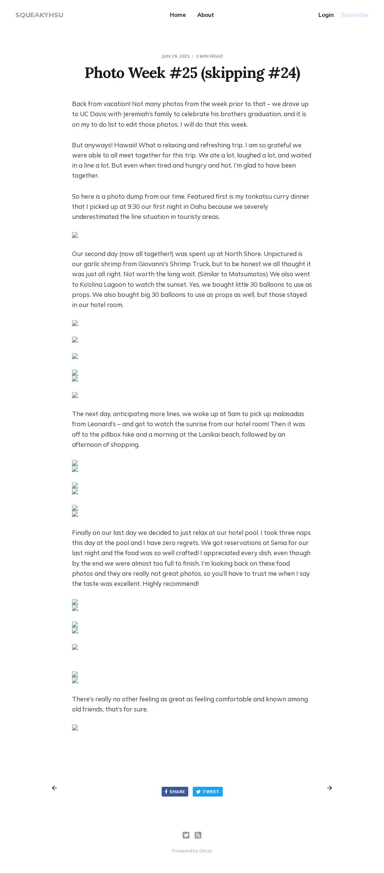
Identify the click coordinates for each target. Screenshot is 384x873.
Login (326, 14)
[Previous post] (57, 788)
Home (178, 14)
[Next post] (327, 788)
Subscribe (355, 14)
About (205, 14)
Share (177, 791)
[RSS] (198, 835)
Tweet (211, 791)
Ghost (205, 851)
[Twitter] (186, 835)
